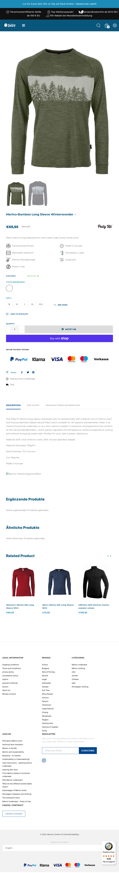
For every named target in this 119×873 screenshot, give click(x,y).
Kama (44, 731)
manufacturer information (63, 405)
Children (75, 679)
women (75, 676)
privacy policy (8, 672)
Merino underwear (79, 665)
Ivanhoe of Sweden (50, 727)
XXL (41, 304)
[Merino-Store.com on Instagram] (44, 760)
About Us (6, 690)
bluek (17, 288)
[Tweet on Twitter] (28, 372)
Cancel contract (13, 813)
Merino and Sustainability (13, 752)
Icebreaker (46, 683)
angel (44, 679)
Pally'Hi (45, 701)
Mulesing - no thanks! (11, 756)
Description (13, 405)
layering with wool (10, 770)
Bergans (45, 668)
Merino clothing (78, 668)
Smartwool (46, 705)
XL (32, 304)
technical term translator (12, 744)
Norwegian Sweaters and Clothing (16, 794)
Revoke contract (9, 694)
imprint (5, 679)
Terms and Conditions (11, 668)
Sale (73, 683)
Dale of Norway (48, 672)
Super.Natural (48, 709)
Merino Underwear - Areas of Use (16, 801)
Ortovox (45, 698)
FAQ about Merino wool (12, 741)
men (73, 672)
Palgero (45, 720)
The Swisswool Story (11, 798)
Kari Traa (46, 690)
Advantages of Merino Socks (14, 790)
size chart (33, 405)
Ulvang (45, 712)
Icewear (45, 687)
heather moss (9, 288)
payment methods (10, 683)
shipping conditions (10, 665)
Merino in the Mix (9, 748)
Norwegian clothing (80, 687)
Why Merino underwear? (12, 780)
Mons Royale (47, 694)
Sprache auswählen (60, 842)
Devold (45, 676)
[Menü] (114, 842)
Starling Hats (47, 723)
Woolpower (46, 716)
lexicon (5, 687)
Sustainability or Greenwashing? (16, 759)
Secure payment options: (17, 350)
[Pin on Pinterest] (33, 372)
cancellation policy (10, 676)
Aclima (45, 665)
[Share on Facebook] (22, 372)
